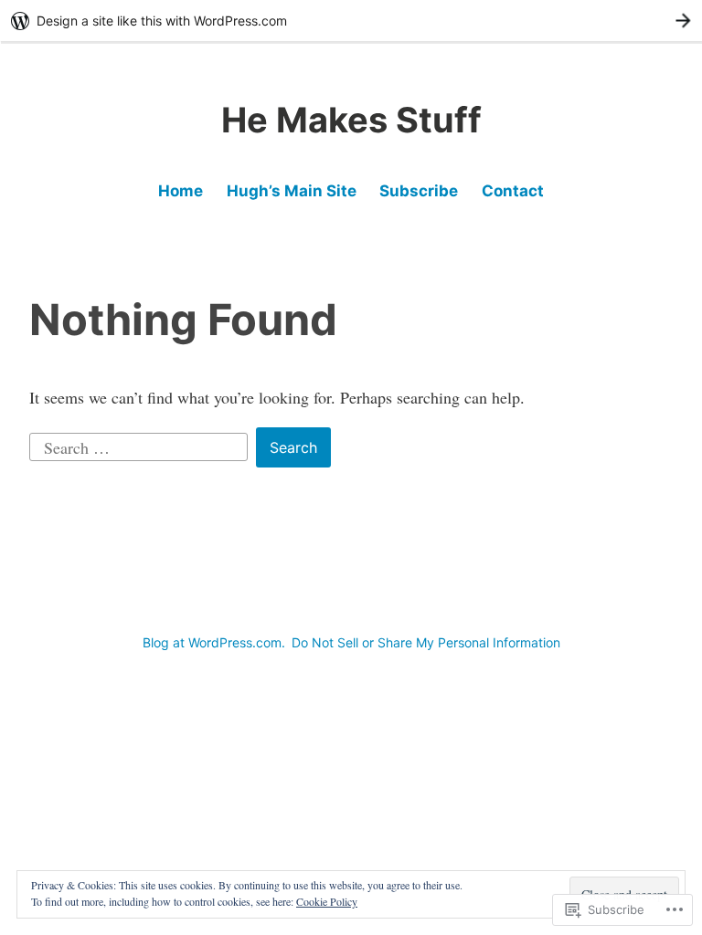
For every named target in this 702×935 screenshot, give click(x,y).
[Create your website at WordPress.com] (351, 20)
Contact (513, 191)
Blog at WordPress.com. (214, 642)
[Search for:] (141, 445)
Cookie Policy (326, 901)
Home (180, 191)
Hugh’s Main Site (291, 191)
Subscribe (418, 191)
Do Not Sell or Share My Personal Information (426, 642)
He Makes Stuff (351, 120)
